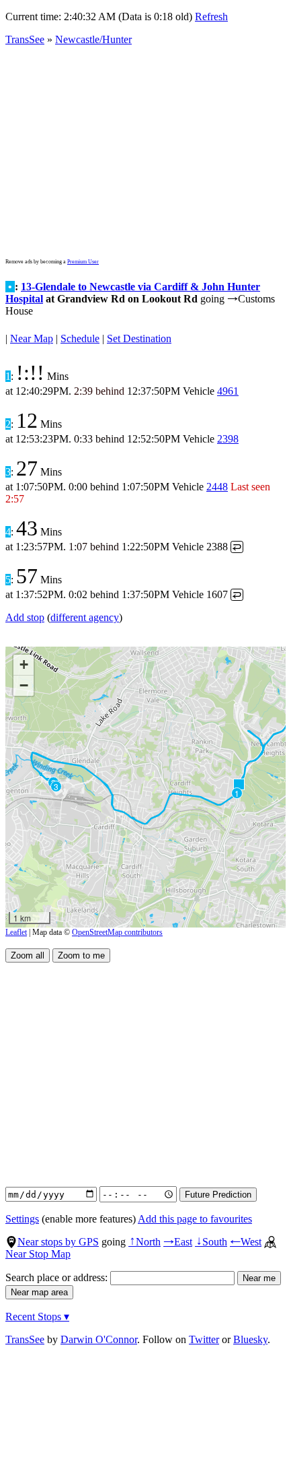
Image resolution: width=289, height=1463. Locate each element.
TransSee (24, 39)
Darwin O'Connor (98, 1339)
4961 (228, 391)
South (211, 1241)
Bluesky (250, 1339)
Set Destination (139, 338)
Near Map (31, 338)
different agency (84, 617)
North (144, 1241)
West (245, 1241)
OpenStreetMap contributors (117, 932)
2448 (217, 486)
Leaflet (16, 932)
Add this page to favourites (195, 1219)
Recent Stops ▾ (37, 1316)
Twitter (204, 1339)
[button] (238, 784)
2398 (228, 439)
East (177, 1241)
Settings (22, 1219)
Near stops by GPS (58, 1241)
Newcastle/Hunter (93, 39)
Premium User (83, 262)
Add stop (24, 617)
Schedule (79, 338)
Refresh (211, 16)
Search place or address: (57, 1277)
